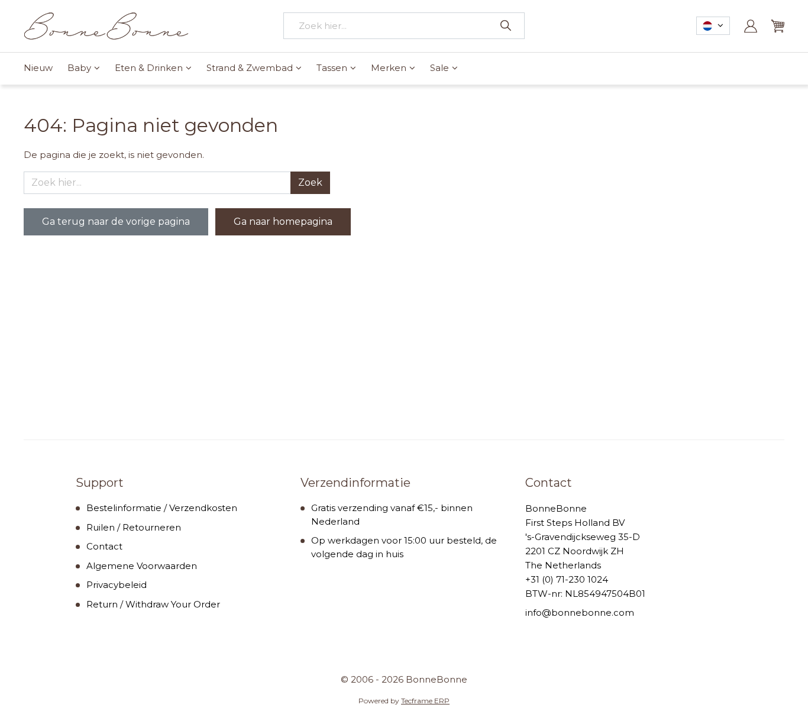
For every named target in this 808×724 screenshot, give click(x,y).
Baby (79, 67)
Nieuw (38, 67)
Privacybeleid (116, 584)
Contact (104, 546)
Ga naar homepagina (283, 221)
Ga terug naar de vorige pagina (116, 221)
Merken (388, 67)
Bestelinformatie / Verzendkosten (161, 507)
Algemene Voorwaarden (141, 565)
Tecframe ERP (425, 700)
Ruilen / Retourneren (133, 527)
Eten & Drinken (149, 67)
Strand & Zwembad (249, 67)
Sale (439, 67)
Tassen (331, 67)
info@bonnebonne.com (579, 612)
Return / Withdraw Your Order (153, 604)
